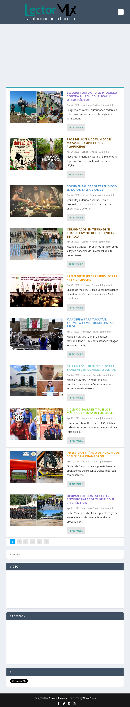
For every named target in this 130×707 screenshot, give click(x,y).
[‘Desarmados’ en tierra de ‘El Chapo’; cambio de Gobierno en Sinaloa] (36, 244)
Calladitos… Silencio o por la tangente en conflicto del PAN (92, 368)
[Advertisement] (65, 49)
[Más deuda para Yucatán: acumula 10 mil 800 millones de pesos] (36, 334)
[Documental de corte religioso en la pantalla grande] (36, 201)
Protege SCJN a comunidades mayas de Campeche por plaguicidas (89, 143)
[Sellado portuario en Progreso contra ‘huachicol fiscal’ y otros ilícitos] (36, 107)
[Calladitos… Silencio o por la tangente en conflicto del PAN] (36, 380)
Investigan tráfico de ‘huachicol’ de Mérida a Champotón (93, 454)
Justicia (84, 151)
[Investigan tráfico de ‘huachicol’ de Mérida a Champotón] (36, 467)
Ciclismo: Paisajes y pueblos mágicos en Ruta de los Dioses (90, 411)
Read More (76, 127)
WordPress (89, 698)
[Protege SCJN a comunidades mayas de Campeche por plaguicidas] (36, 154)
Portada (97, 105)
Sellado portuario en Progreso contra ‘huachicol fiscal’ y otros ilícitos (92, 96)
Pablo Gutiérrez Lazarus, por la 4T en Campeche (92, 278)
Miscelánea (86, 375)
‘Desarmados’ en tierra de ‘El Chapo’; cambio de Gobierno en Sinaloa (91, 233)
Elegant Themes (58, 698)
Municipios (86, 105)
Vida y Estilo (96, 195)
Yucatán (94, 331)
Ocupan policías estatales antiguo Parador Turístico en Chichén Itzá (91, 499)
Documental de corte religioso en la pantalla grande (92, 188)
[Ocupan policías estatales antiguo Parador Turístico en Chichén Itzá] (36, 510)
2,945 (39, 544)
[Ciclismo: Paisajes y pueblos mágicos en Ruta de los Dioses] (36, 424)
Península (86, 285)
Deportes (86, 418)
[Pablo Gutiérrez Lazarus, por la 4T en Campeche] (36, 290)
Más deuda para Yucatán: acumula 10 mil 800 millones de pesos (91, 323)
